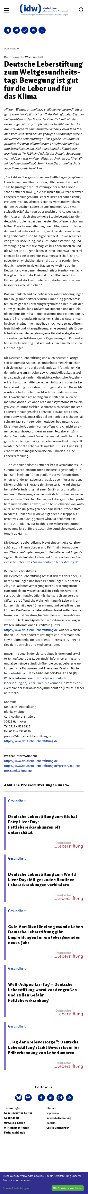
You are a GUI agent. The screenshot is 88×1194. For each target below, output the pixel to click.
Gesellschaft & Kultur (18, 1113)
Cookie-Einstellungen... (17, 1188)
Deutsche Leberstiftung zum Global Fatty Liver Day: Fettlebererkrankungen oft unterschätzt (42, 824)
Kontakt (50, 1123)
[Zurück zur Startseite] (44, 10)
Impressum (52, 1113)
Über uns (51, 1108)
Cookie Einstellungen (57, 1127)
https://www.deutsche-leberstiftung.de (51, 562)
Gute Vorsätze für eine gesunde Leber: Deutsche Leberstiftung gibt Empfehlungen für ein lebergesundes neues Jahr (45, 935)
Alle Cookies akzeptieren (67, 1188)
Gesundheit (11, 1118)
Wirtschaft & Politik (16, 1128)
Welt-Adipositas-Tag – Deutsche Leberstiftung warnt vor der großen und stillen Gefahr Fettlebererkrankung (42, 992)
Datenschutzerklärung (58, 1118)
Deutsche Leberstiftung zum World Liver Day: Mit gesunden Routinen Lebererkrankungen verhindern (42, 879)
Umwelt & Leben (14, 1123)
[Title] (24, 30)
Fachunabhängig (14, 1133)
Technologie (12, 1108)
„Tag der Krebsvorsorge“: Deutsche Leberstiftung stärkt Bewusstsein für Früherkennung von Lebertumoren (43, 1047)
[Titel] (7, 30)
